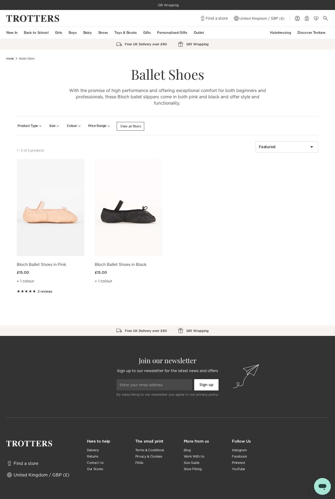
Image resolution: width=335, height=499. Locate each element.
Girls (58, 32)
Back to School (36, 32)
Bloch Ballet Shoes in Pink (41, 264)
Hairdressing (280, 32)
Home (10, 58)
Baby (87, 32)
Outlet (199, 32)
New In (12, 32)
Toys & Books (125, 32)
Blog (187, 450)
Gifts (147, 32)
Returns (92, 456)
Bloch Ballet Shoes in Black (121, 264)
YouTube (238, 469)
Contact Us (95, 463)
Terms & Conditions (149, 450)
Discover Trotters (311, 32)
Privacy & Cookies (148, 456)
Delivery (93, 450)
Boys (73, 32)
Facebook (239, 456)
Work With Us (194, 456)
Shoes (103, 32)
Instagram (239, 450)
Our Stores (95, 469)
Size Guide (191, 463)
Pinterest (238, 463)
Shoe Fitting (193, 469)
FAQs (139, 463)
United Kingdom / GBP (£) (261, 18)
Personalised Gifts (172, 32)
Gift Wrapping (168, 5)
